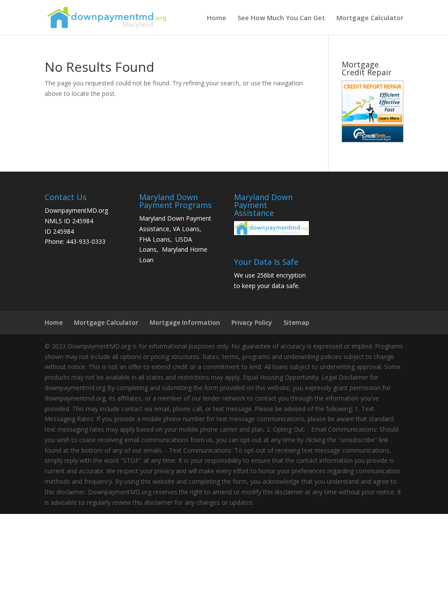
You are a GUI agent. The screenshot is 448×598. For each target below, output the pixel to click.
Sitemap (296, 322)
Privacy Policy (251, 322)
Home (216, 18)
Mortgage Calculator (369, 18)
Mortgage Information (185, 322)
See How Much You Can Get (281, 18)
